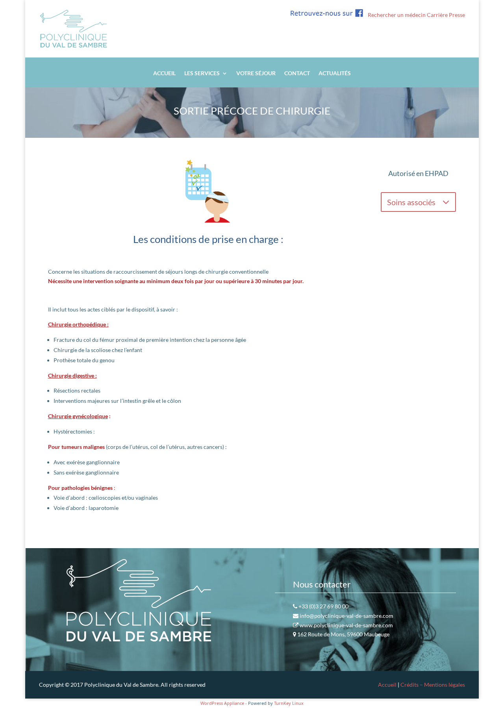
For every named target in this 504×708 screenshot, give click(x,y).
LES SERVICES (202, 73)
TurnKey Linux (289, 703)
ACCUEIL (164, 73)
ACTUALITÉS (335, 73)
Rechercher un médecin (397, 14)
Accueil (387, 684)
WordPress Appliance (222, 703)
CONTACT (297, 73)
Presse (457, 14)
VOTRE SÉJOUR (256, 73)
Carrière (437, 14)
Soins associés (411, 202)
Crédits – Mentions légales (432, 684)
